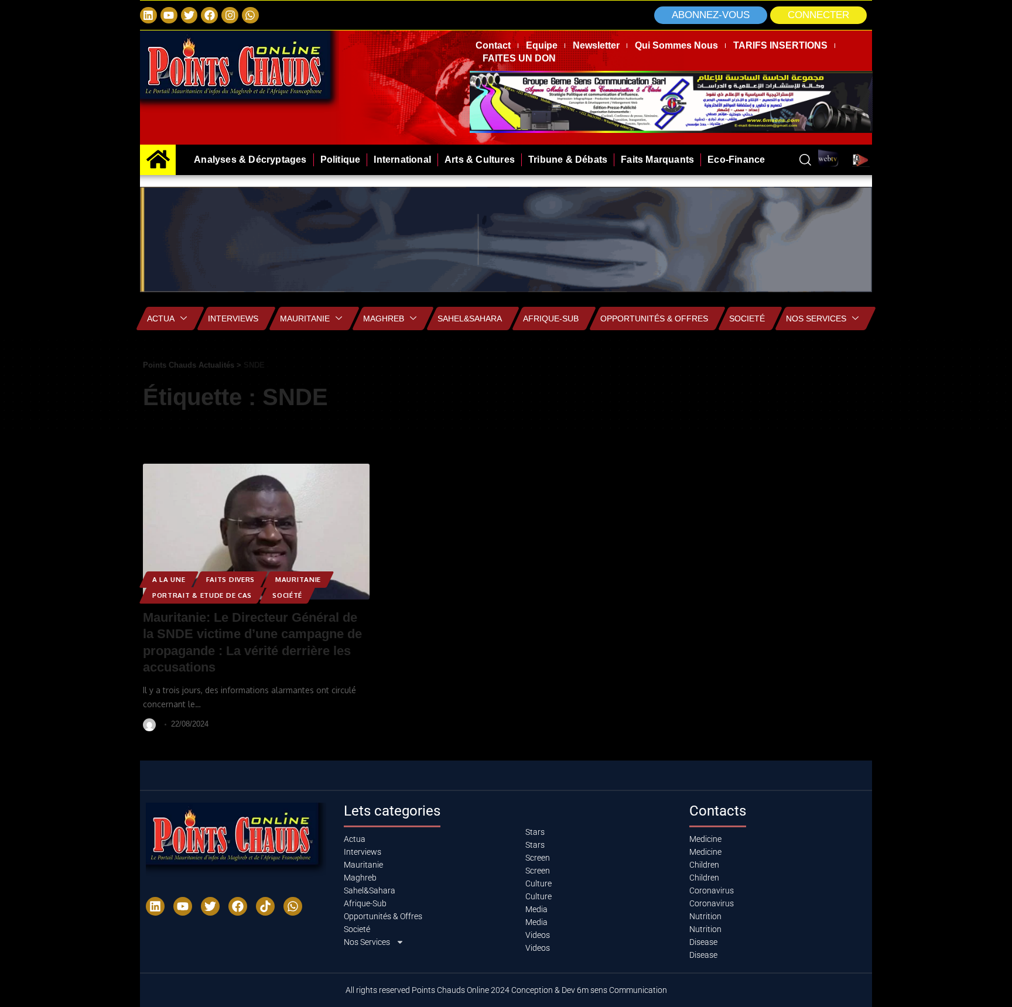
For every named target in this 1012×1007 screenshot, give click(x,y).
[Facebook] (209, 15)
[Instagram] (229, 15)
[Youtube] (182, 906)
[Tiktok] (265, 906)
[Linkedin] (148, 15)
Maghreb (383, 318)
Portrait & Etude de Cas (202, 595)
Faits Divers (230, 579)
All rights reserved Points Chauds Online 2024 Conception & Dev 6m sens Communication (506, 990)
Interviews (233, 318)
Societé (747, 318)
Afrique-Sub (551, 318)
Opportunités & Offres (654, 318)
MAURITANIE (298, 579)
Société (287, 595)
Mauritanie (305, 318)
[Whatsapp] (250, 15)
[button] (818, 15)
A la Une (169, 579)
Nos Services (816, 318)
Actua (161, 318)
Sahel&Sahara (469, 318)
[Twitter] (189, 15)
